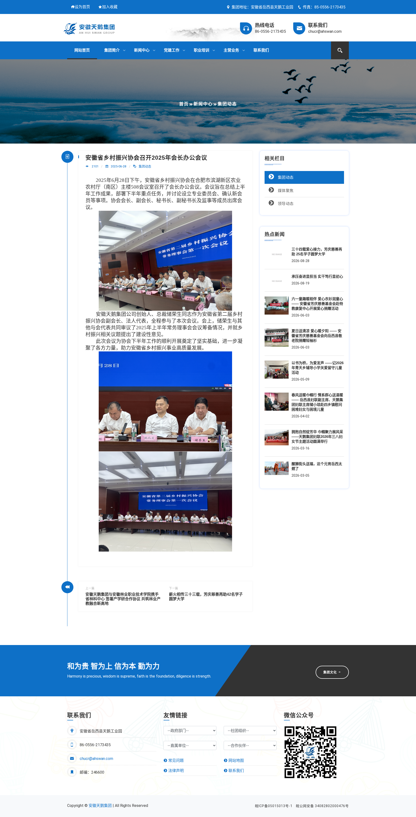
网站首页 (82, 50)
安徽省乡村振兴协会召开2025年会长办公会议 (146, 157)
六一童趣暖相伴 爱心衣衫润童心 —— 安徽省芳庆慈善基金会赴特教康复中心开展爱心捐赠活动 (317, 303)
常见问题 (175, 760)
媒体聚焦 (285, 190)
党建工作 (171, 50)
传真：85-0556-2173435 (324, 7)
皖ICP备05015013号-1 (273, 806)
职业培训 (201, 50)
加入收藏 (109, 7)
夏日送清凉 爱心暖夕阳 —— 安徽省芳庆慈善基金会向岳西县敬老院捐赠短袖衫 (317, 336)
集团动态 (145, 166)
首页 (184, 103)
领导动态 (285, 203)
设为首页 (82, 7)
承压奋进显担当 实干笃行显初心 (317, 276)
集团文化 (330, 672)
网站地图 (236, 760)
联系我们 (261, 50)
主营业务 (231, 50)
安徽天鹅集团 (100, 805)
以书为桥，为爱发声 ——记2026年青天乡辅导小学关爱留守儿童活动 (318, 368)
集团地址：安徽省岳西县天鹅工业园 (262, 7)
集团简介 (112, 50)
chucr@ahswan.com (96, 758)
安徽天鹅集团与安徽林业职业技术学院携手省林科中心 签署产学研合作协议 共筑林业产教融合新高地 (123, 599)
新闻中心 (142, 50)
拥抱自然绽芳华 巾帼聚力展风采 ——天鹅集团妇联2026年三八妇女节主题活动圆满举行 (317, 436)
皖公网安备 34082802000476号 (322, 806)
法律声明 (175, 770)
